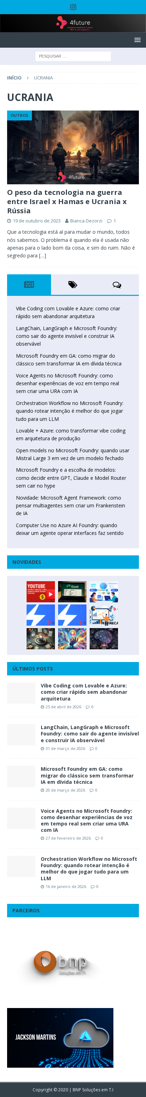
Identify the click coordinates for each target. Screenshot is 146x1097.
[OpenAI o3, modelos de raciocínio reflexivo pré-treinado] (104, 638)
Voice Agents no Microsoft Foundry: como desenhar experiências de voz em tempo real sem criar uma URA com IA (67, 383)
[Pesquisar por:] (73, 55)
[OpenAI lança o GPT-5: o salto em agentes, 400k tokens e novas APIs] (104, 591)
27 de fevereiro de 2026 (68, 838)
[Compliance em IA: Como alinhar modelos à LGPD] (41, 638)
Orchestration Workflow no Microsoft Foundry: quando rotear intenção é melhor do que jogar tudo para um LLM (69, 411)
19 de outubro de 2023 (37, 220)
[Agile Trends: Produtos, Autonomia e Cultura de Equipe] (72, 615)
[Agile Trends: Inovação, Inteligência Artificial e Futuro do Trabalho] (41, 615)
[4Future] (73, 28)
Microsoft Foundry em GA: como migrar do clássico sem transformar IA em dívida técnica (87, 775)
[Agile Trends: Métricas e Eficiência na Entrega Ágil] (104, 615)
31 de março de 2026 (65, 748)
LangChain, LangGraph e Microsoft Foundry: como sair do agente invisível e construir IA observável (66, 336)
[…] (42, 255)
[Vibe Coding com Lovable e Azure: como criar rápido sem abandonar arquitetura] (21, 693)
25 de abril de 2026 (63, 706)
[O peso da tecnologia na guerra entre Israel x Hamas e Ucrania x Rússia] (73, 147)
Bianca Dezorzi (86, 220)
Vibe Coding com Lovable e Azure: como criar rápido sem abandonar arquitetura (84, 692)
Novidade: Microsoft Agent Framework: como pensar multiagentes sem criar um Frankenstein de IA (70, 505)
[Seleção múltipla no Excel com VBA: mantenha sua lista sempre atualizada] (72, 591)
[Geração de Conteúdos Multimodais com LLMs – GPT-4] (72, 638)
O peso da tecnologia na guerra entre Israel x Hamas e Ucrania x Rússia (67, 201)
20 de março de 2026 (65, 790)
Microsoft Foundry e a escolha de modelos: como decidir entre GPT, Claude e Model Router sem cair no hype (71, 477)
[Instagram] (73, 7)
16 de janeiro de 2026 (66, 886)
